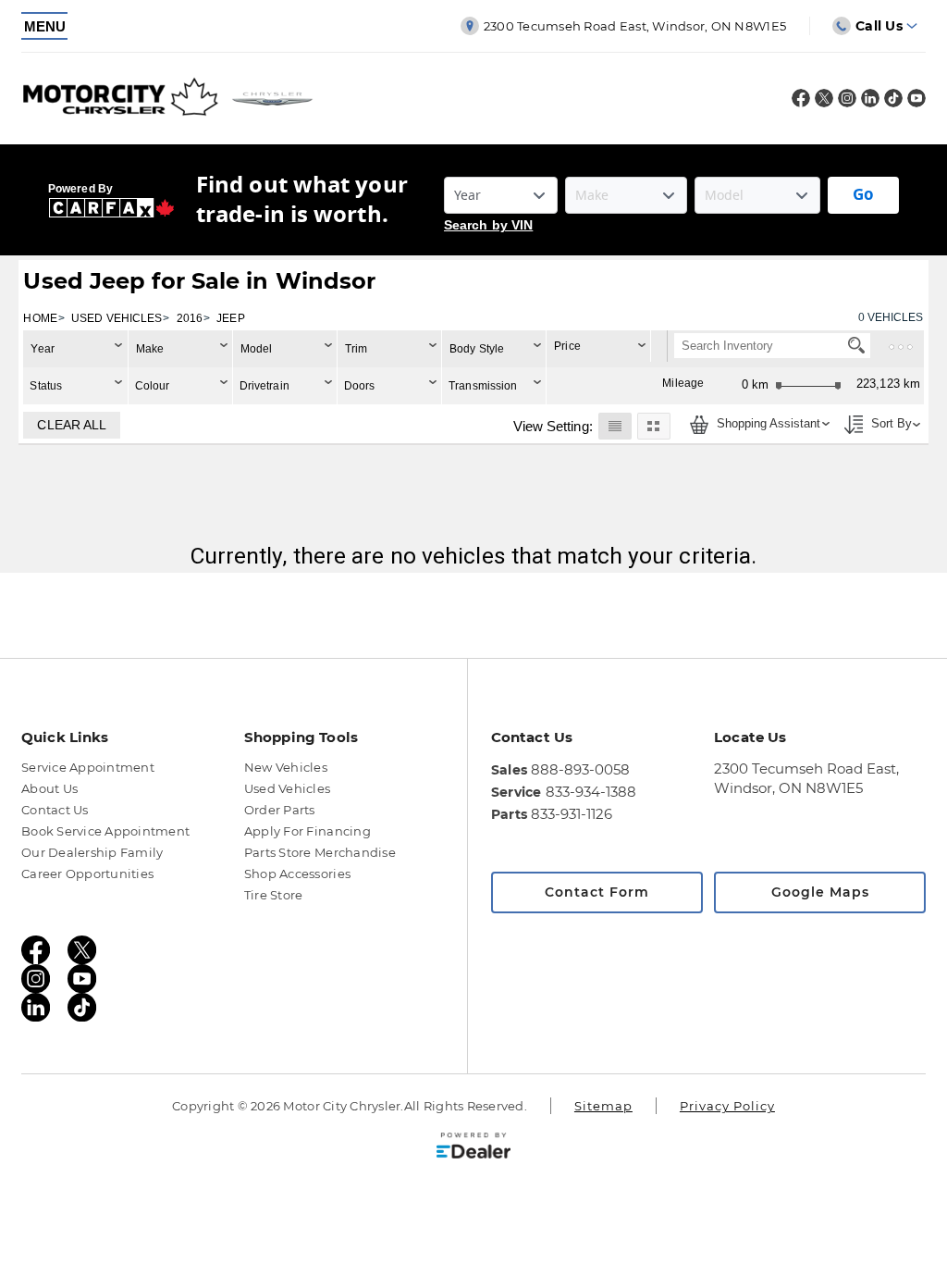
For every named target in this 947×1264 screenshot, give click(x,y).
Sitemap (603, 1105)
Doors (359, 385)
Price (567, 346)
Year (42, 348)
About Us (49, 788)
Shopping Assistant (766, 424)
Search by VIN (488, 224)
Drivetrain (264, 385)
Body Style (476, 348)
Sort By (889, 424)
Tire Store (273, 894)
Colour (152, 385)
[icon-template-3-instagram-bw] (847, 102)
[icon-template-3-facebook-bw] (801, 102)
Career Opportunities (87, 873)
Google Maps (820, 892)
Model (256, 348)
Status (46, 385)
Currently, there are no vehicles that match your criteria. (474, 555)
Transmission (483, 385)
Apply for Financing (307, 831)
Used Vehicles (287, 788)
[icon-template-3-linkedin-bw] (870, 102)
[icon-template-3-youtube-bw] (916, 102)
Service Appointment (87, 767)
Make (150, 348)
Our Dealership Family (92, 852)
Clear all (71, 424)
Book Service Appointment (105, 831)
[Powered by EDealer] (473, 1145)
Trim (356, 348)
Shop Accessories (297, 873)
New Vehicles (285, 767)
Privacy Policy (727, 1105)
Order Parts (279, 809)
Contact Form (597, 892)
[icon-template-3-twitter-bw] (824, 102)
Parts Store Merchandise (320, 852)
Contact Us (55, 809)
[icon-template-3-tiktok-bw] (893, 102)
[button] (614, 426)
